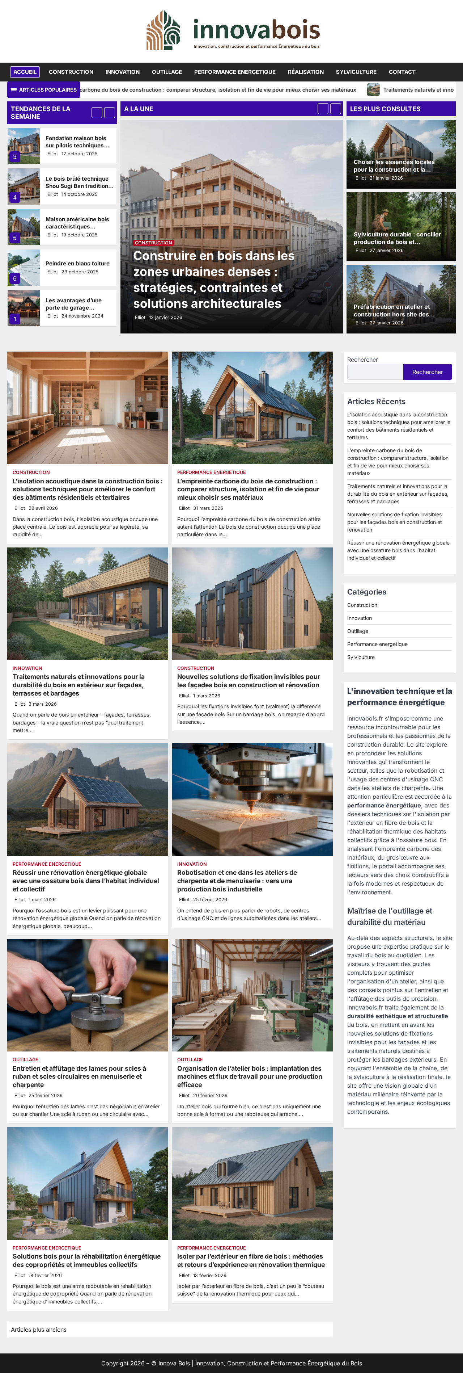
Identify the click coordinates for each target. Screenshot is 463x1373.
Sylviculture (356, 71)
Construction (71, 71)
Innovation (123, 71)
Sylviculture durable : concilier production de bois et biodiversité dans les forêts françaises (397, 246)
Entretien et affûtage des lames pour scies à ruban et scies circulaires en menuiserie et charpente (79, 1077)
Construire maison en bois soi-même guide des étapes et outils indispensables (80, 311)
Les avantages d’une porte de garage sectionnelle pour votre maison (76, 270)
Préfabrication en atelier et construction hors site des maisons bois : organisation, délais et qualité (393, 318)
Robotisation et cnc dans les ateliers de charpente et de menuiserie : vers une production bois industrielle (237, 881)
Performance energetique (235, 71)
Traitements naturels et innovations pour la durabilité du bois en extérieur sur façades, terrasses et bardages (79, 685)
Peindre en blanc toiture (78, 222)
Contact (402, 71)
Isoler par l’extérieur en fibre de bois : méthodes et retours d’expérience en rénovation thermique (251, 1260)
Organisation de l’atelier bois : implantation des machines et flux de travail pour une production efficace (249, 1077)
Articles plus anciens (39, 1329)
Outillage (167, 71)
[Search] (450, 72)
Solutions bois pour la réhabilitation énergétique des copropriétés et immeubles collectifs (87, 1260)
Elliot (52, 153)
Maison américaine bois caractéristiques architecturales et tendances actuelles (77, 189)
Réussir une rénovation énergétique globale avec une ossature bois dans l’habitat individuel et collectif (86, 881)
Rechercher (362, 359)
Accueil (25, 71)
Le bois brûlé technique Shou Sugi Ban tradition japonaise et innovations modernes (78, 149)
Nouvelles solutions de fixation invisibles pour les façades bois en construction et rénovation (248, 681)
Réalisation (306, 71)
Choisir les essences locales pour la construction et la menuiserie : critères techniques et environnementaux (400, 173)
